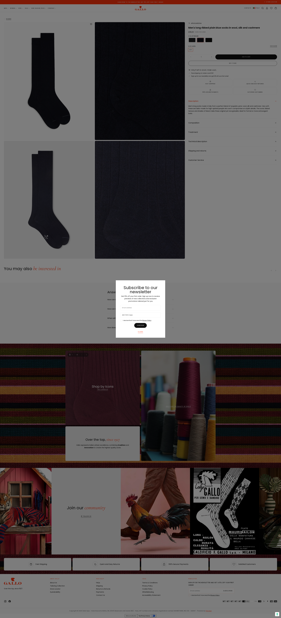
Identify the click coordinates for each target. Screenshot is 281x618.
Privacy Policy (146, 320)
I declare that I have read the (137, 320)
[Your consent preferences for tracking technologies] (277, 614)
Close (140, 332)
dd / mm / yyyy (127, 315)
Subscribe (140, 325)
